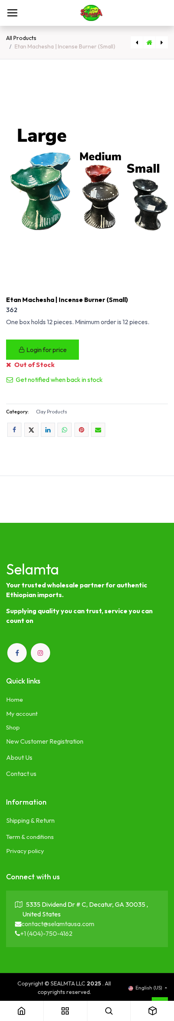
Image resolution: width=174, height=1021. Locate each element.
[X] (31, 430)
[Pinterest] (81, 430)
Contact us (21, 773)
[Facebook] (14, 430)
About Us (19, 757)
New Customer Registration (44, 741)
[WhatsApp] (64, 430)
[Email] (98, 430)
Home (14, 699)
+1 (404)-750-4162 (46, 933)
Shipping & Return (30, 820)
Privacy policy (25, 851)
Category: (17, 412)
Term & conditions (30, 837)
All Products (21, 38)
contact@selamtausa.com (57, 924)
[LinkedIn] (48, 430)
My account (22, 713)
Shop (13, 727)
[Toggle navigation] (12, 13)
